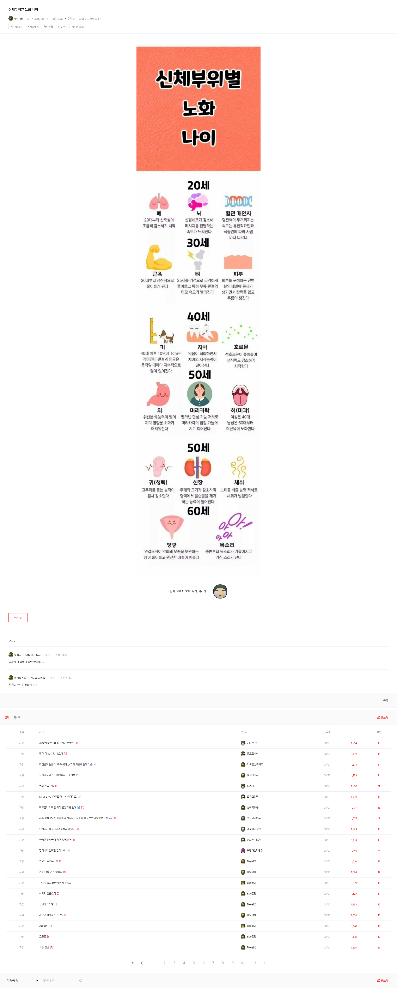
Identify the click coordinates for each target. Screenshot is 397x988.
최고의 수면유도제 (48, 861)
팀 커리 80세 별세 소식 (51, 753)
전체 (7, 717)
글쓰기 (384, 717)
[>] (255, 963)
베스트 (17, 717)
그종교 (42, 936)
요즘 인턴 (44, 947)
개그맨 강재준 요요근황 (51, 915)
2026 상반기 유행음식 (50, 872)
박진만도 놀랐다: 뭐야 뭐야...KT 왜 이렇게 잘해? (64, 764)
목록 (385, 700)
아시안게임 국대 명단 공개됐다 (55, 839)
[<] (141, 963)
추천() (18, 617)
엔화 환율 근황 (46, 785)
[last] (264, 963)
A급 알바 (43, 925)
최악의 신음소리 (47, 893)
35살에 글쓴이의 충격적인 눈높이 (56, 742)
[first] (133, 963)
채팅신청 (48, 26)
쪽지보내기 (33, 26)
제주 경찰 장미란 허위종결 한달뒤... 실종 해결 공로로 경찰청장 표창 (73, 818)
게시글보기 (16, 26)
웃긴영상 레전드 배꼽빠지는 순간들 (57, 775)
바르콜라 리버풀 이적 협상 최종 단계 (58, 807)
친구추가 (62, 26)
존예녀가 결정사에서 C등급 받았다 (57, 829)
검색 (81, 980)
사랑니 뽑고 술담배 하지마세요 (55, 882)
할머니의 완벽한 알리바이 (52, 850)
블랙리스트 (78, 26)
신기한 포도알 (46, 904)
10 (242, 963)
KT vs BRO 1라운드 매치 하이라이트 (58, 796)
